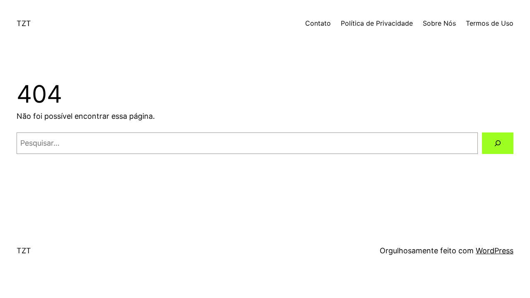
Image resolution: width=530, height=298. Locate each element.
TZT (24, 23)
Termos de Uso (489, 23)
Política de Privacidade (377, 23)
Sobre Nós (439, 23)
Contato (318, 23)
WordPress (494, 250)
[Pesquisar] (497, 143)
